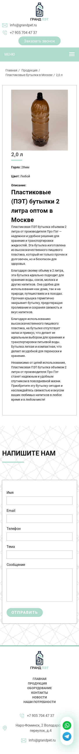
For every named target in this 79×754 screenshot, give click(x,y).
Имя (10, 493)
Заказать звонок (39, 41)
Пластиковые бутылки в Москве (28, 75)
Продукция (30, 70)
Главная (11, 70)
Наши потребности (39, 702)
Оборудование (39, 688)
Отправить (24, 612)
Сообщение (16, 565)
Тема (11, 547)
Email (11, 511)
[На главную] (39, 12)
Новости (39, 697)
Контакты (39, 692)
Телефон (14, 529)
